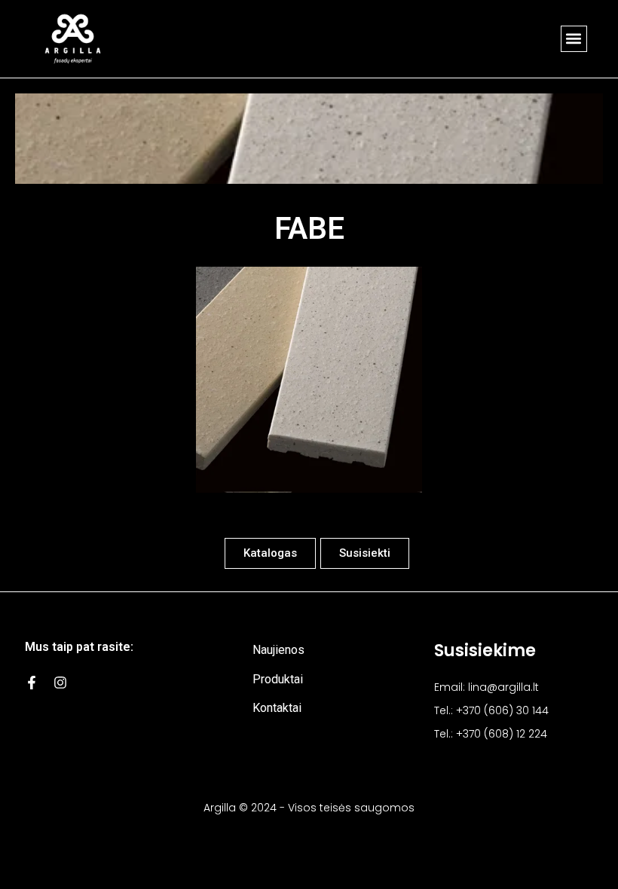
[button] (574, 39)
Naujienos (278, 650)
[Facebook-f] (31, 682)
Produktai (277, 679)
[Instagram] (60, 682)
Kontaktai (276, 708)
